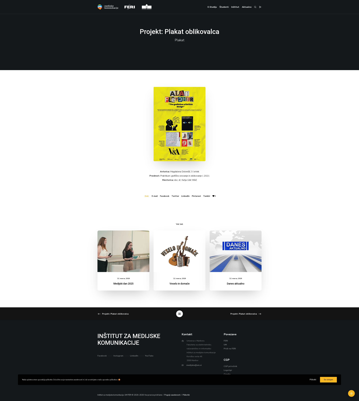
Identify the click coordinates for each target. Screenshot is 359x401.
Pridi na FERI (230, 348)
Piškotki (186, 395)
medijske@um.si (194, 365)
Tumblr (206, 196)
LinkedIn (185, 196)
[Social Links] (259, 7)
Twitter (175, 196)
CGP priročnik (230, 366)
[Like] (213, 196)
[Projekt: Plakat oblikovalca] (179, 313)
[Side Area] (351, 393)
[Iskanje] (253, 7)
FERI (226, 340)
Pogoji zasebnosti (172, 395)
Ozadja (227, 374)
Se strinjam (328, 380)
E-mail (155, 196)
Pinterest (196, 196)
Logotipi (228, 370)
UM (225, 344)
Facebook (164, 196)
